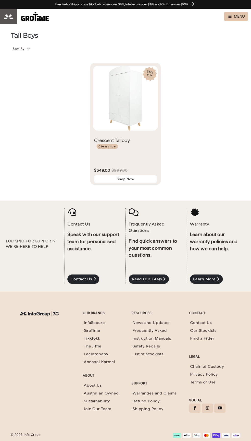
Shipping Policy (148, 408)
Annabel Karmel (99, 361)
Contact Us (82, 279)
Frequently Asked (150, 330)
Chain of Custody (207, 366)
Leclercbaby (96, 354)
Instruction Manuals (152, 338)
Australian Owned (101, 393)
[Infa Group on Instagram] (207, 408)
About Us (93, 385)
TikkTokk (92, 338)
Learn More (205, 279)
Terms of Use (203, 382)
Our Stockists (203, 330)
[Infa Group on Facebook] (195, 408)
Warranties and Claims (155, 393)
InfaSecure (94, 322)
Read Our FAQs (147, 279)
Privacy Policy (204, 374)
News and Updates (151, 322)
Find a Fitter (202, 338)
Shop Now (126, 179)
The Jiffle (93, 346)
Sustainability (97, 401)
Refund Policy (146, 401)
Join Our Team (97, 408)
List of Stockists (148, 354)
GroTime (92, 330)
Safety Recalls (146, 346)
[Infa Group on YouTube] (220, 408)
